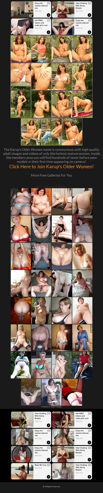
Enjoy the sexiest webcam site (41, 5)
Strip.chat (38, 11)
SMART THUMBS (56, 407)
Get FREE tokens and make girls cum (41, 22)
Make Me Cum (40, 465)
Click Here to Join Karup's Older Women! (51, 166)
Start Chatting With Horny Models (82, 5)
